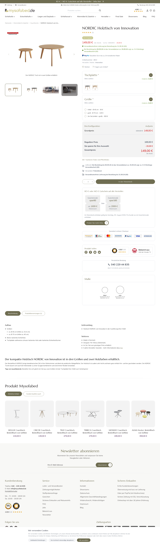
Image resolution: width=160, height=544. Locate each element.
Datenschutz (85, 493)
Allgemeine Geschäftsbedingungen (93, 497)
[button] (118, 32)
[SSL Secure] (8, 506)
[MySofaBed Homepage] (20, 10)
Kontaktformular (11, 491)
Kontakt (83, 486)
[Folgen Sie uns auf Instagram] (86, 252)
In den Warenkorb (125, 182)
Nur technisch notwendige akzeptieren (62, 540)
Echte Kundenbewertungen (128, 486)
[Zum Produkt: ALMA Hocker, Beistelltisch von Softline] (143, 414)
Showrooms (84, 489)
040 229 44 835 (120, 264)
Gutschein (46, 497)
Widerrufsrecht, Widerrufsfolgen (92, 500)
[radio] (88, 87)
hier (121, 348)
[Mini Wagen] (154, 10)
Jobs (44, 507)
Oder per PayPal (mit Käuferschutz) (131, 493)
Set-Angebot (87, 38)
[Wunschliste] (151, 10)
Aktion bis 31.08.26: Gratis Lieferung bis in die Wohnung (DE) (81, 5)
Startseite (8, 23)
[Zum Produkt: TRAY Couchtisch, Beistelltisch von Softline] (67, 414)
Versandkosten (21, 5)
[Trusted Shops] (16, 506)
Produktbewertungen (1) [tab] (33, 313)
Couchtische (34, 23)
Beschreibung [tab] (13, 313)
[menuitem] (10, 16)
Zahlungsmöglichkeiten (51, 489)
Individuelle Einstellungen (37, 540)
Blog (81, 507)
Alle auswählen (83, 540)
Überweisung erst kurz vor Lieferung (131, 489)
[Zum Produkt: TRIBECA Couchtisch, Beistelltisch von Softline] (92, 414)
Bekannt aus (47, 511)
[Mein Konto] (147, 10)
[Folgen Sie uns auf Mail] (99, 252)
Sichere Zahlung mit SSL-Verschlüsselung (133, 497)
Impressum (84, 504)
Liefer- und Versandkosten (52, 486)
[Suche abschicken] (100, 10)
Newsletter (46, 515)
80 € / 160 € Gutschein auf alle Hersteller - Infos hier (78, 1)
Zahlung (9, 5)
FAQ (44, 504)
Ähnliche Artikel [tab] (13, 394)
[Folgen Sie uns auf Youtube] (94, 252)
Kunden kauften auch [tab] (33, 394)
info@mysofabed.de (18, 488)
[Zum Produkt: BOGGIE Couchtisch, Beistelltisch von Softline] (16, 414)
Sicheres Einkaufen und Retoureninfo (56, 500)
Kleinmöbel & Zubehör (21, 23)
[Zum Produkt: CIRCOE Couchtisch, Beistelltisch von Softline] (42, 414)
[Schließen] (103, 1)
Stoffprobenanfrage (50, 493)
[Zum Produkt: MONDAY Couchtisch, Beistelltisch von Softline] (118, 414)
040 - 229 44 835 (18, 486)
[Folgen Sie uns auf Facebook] (90, 252)
